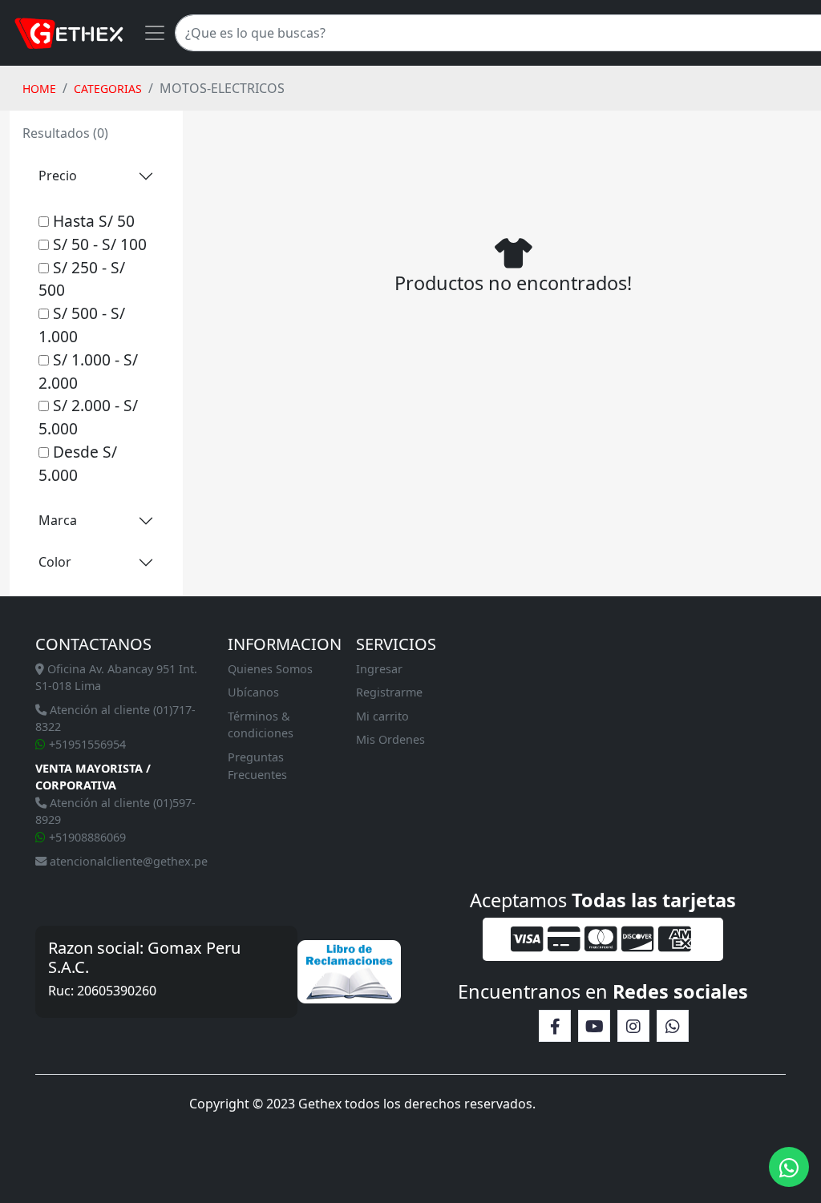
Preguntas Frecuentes (257, 765)
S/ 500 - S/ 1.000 (81, 324)
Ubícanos (253, 692)
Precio (57, 175)
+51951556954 (86, 744)
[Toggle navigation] (155, 32)
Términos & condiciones (260, 724)
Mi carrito (382, 716)
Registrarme (389, 692)
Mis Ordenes (390, 739)
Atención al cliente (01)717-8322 (115, 718)
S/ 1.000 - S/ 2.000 (88, 371)
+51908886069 (86, 837)
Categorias (108, 88)
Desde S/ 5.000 (77, 463)
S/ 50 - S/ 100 (98, 244)
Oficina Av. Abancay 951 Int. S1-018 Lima (116, 677)
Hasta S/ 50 (92, 221)
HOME (39, 88)
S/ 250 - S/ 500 (81, 278)
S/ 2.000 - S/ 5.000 (88, 416)
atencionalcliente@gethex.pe (127, 861)
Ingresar (379, 668)
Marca (57, 520)
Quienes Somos (270, 668)
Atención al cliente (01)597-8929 (115, 811)
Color (54, 562)
